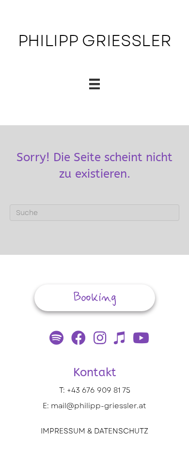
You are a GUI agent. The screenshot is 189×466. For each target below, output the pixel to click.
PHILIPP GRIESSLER (95, 40)
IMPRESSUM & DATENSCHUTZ (94, 431)
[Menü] (94, 84)
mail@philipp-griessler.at (98, 405)
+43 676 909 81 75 (98, 390)
